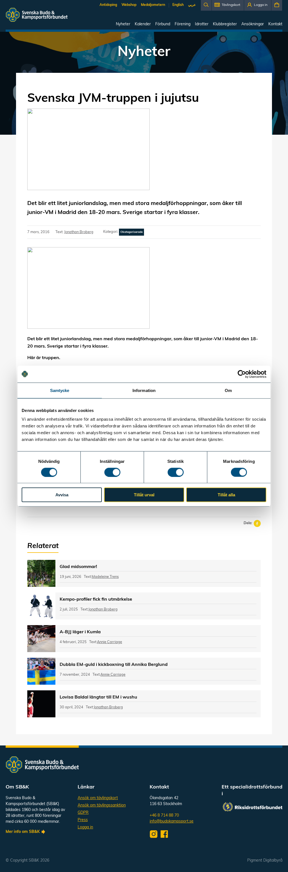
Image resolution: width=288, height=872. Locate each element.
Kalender (143, 24)
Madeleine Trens (105, 577)
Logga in (85, 827)
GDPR (83, 813)
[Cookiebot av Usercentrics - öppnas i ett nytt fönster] (241, 374)
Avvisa (61, 494)
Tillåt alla (226, 494)
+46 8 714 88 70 (164, 816)
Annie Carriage (109, 642)
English (178, 5)
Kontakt (275, 24)
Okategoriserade (131, 232)
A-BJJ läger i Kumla (80, 632)
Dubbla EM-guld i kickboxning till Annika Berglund (114, 665)
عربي (192, 5)
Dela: (248, 523)
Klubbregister (225, 24)
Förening (182, 24)
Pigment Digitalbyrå (264, 861)
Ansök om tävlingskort (98, 798)
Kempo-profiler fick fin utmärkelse (96, 599)
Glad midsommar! (78, 567)
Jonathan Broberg (78, 232)
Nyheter (123, 24)
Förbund (162, 24)
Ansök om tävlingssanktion (102, 805)
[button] (228, 5)
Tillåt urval (144, 494)
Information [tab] (144, 390)
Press (83, 820)
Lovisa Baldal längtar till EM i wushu (98, 697)
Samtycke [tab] (59, 390)
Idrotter (201, 24)
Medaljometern (153, 5)
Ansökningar (252, 24)
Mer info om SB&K (23, 832)
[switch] (112, 472)
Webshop (129, 5)
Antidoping (108, 5)
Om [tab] (228, 390)
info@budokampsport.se (172, 821)
